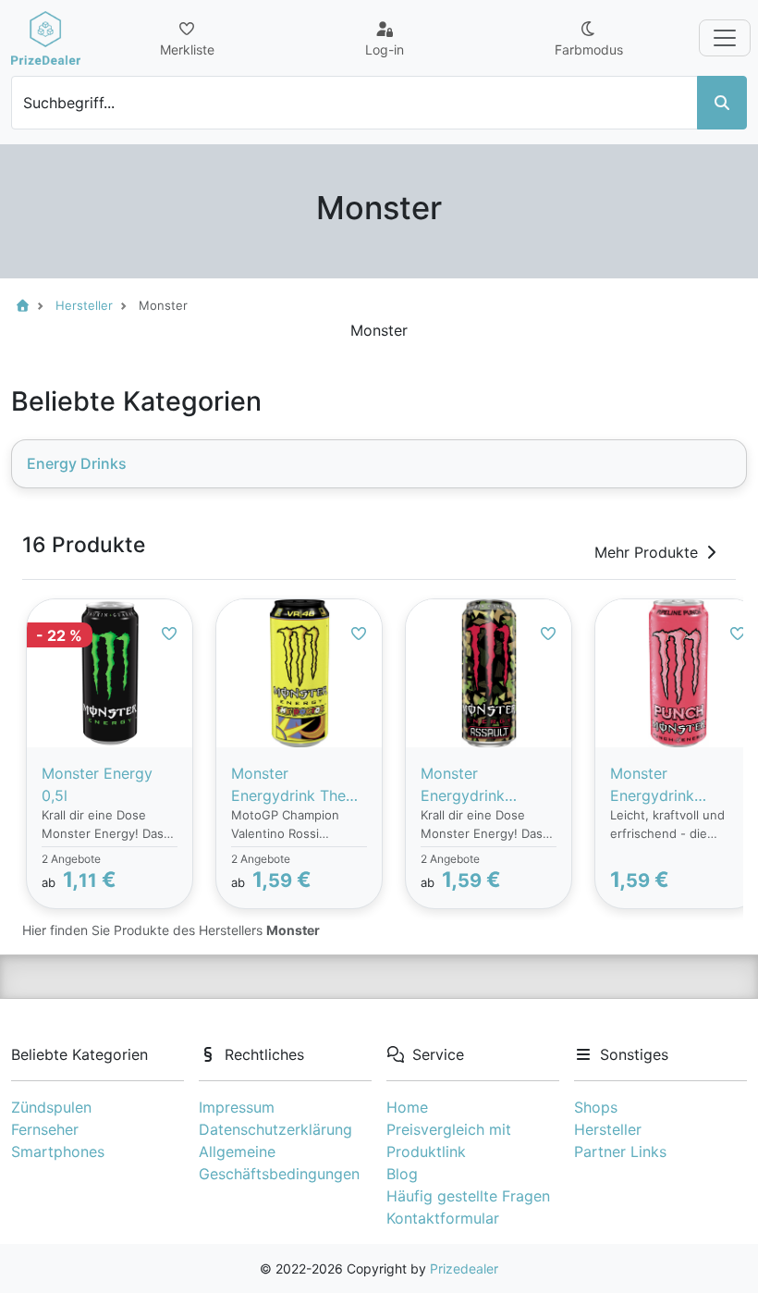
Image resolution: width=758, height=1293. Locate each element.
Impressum (237, 1107)
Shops (595, 1107)
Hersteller (608, 1129)
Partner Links (620, 1151)
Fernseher (45, 1129)
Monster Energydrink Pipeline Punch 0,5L (661, 785)
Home (407, 1107)
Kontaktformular (442, 1218)
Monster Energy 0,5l (97, 784)
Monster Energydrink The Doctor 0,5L (288, 785)
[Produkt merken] (169, 633)
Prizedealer (464, 1268)
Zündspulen (51, 1107)
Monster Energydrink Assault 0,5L (464, 785)
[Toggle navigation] (725, 37)
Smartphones (57, 1151)
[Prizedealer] (45, 38)
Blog (402, 1173)
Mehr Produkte (646, 552)
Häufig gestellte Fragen (468, 1196)
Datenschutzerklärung (275, 1129)
